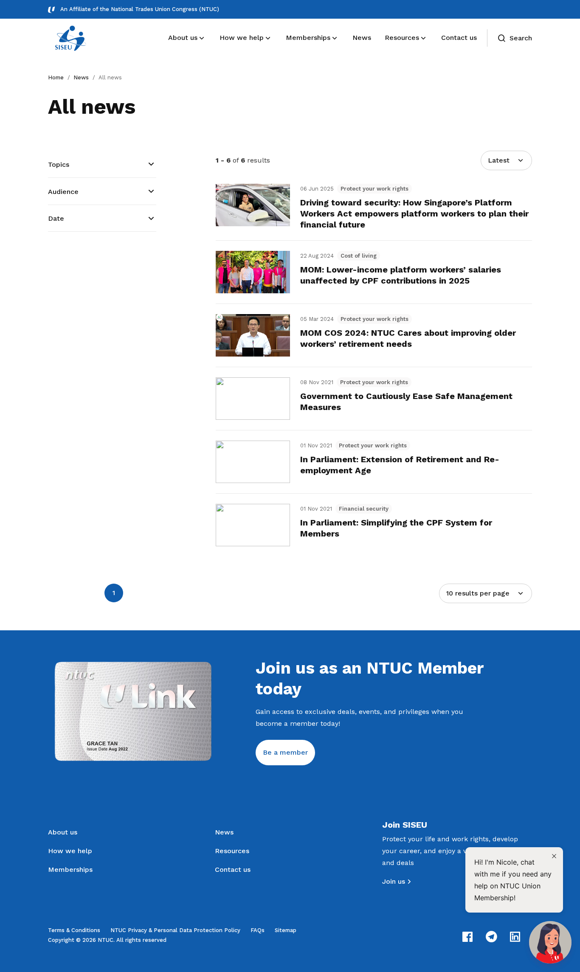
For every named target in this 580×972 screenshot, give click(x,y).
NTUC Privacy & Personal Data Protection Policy (175, 930)
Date (56, 218)
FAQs (258, 930)
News (81, 77)
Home (56, 77)
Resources (232, 851)
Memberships (70, 869)
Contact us (233, 869)
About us (62, 832)
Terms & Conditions (74, 930)
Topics (58, 164)
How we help (70, 851)
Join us (393, 881)
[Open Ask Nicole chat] (550, 942)
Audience (63, 192)
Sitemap (285, 930)
